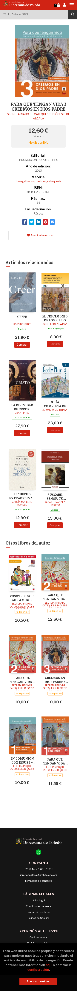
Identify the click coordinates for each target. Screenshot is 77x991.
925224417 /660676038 (38, 869)
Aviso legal (38, 900)
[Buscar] (72, 14)
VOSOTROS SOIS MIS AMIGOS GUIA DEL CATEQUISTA (22, 598)
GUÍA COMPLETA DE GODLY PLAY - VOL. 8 (55, 404)
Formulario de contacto (38, 880)
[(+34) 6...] (38, 852)
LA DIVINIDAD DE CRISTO (22, 407)
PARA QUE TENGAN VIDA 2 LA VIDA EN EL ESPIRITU (55, 597)
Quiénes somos (38, 937)
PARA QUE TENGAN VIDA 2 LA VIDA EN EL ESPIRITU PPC (22, 679)
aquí (49, 965)
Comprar (22, 344)
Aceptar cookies (38, 981)
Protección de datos (38, 912)
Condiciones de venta (38, 906)
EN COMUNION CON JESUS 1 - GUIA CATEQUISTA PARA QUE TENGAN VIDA (22, 760)
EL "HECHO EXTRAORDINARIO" (22, 496)
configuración (38, 969)
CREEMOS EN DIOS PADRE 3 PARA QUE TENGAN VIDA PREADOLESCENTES (55, 679)
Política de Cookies (39, 917)
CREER (22, 317)
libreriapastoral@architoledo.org (38, 874)
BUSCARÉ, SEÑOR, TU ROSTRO (55, 496)
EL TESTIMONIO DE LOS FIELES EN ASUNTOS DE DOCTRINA (55, 318)
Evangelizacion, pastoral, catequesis (38, 181)
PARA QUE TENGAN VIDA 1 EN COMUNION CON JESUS (55, 761)
